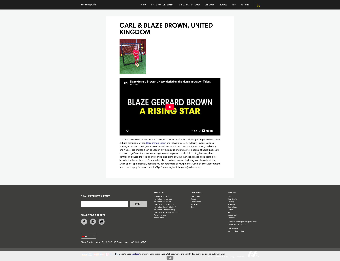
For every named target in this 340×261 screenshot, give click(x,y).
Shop (143, 5)
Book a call (232, 215)
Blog (193, 207)
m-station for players (162, 5)
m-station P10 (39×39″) (164, 204)
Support (245, 5)
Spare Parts (159, 218)
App (233, 5)
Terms (230, 210)
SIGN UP (139, 204)
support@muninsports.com (245, 222)
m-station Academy (163, 212)
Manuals (231, 204)
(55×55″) (172, 207)
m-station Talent (161, 207)
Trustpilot (194, 204)
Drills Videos (196, 202)
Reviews (223, 5)
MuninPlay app (160, 215)
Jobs (229, 212)
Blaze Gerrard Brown (156, 143)
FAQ (229, 197)
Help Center (233, 199)
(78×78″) (175, 212)
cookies (135, 254)
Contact (231, 218)
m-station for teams (189, 5)
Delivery (231, 202)
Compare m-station (162, 197)
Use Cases (209, 5)
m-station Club (160, 210)
